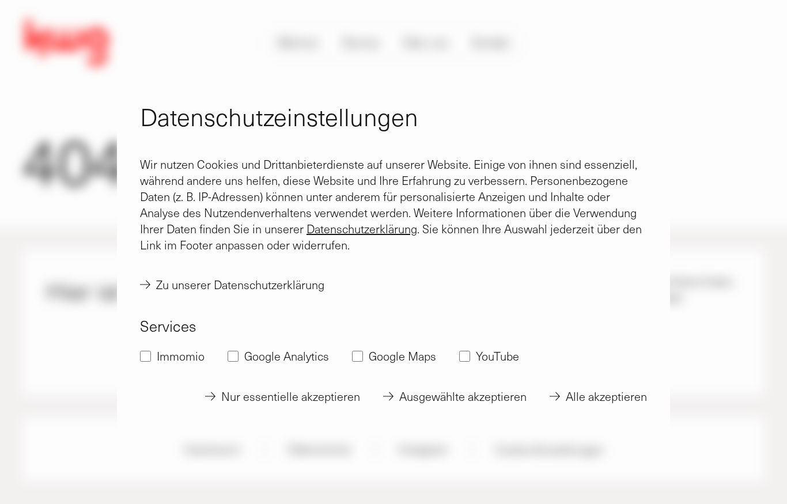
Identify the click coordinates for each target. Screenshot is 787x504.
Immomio (181, 356)
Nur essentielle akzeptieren (290, 396)
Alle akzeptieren (606, 396)
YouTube (497, 356)
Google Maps (402, 356)
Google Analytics (286, 356)
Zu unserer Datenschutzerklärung (240, 284)
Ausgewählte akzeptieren (463, 396)
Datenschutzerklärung (362, 228)
